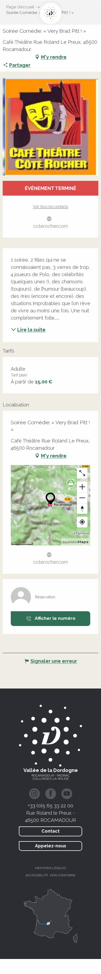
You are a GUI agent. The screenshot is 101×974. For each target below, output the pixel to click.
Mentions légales (50, 868)
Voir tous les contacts (50, 206)
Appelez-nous (50, 845)
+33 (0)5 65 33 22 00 (50, 805)
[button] (50, 126)
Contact (50, 831)
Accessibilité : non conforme (50, 875)
